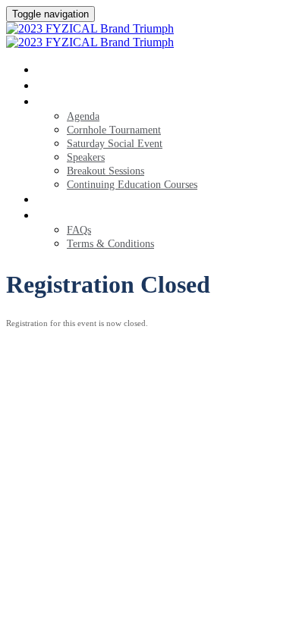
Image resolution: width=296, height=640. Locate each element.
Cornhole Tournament (114, 130)
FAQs (54, 214)
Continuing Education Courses (132, 184)
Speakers (86, 157)
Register (71, 85)
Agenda (66, 100)
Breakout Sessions (105, 171)
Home (58, 69)
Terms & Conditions (110, 243)
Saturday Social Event (114, 143)
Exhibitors (79, 198)
